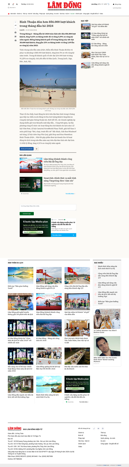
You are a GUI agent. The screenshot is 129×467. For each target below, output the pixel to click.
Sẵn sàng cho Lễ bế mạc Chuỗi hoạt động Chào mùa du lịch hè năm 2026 (20, 369)
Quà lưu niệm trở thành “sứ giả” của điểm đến (100, 25)
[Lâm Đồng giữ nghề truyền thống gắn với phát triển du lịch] (20, 301)
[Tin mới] (13, 4)
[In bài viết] (15, 40)
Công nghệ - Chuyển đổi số (91, 14)
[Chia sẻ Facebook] (15, 32)
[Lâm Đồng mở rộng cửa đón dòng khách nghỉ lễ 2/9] (85, 65)
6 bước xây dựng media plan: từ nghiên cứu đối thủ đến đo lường (63, 224)
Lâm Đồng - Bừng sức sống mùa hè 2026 (99, 45)
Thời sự (25, 14)
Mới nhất (13, 14)
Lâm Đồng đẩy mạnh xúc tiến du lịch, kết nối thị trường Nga (20, 396)
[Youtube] (98, 428)
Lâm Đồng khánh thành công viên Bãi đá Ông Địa (58, 160)
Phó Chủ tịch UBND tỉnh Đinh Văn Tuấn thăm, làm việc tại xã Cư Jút (100, 55)
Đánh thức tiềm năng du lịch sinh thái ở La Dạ (47, 396)
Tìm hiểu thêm (70, 194)
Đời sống (35, 14)
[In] (37, 148)
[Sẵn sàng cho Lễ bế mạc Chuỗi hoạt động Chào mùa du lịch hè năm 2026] (20, 356)
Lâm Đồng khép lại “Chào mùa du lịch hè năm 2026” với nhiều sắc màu (100, 36)
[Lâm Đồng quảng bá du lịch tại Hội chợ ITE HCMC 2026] (49, 356)
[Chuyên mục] (9, 4)
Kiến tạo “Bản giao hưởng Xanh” (18, 287)
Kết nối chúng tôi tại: (84, 428)
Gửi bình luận (27, 214)
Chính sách (78, 14)
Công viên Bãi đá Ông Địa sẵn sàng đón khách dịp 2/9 (76, 287)
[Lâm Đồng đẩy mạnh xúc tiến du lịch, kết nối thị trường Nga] (20, 384)
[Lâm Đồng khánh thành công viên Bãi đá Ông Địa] (31, 165)
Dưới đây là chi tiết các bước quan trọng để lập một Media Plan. (62, 229)
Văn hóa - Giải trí (65, 14)
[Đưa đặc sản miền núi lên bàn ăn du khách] (77, 356)
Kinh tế (30, 14)
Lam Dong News (117, 8)
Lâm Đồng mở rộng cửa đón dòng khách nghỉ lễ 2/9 (100, 65)
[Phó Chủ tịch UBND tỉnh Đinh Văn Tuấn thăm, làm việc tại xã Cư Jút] (85, 55)
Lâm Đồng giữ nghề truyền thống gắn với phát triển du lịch (20, 313)
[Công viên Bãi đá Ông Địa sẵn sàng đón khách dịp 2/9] (77, 275)
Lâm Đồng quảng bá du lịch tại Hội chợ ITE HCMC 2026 (48, 368)
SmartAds (26, 194)
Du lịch (72, 14)
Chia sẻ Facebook (27, 149)
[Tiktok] (94, 428)
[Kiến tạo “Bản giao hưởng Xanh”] (20, 275)
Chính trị (19, 14)
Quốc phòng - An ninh (52, 14)
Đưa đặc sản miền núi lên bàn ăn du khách (76, 368)
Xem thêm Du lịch (15, 263)
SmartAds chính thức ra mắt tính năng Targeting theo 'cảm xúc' (60, 179)
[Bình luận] (15, 36)
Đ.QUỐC (22, 30)
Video (101, 14)
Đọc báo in (12, 7)
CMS (106, 465)
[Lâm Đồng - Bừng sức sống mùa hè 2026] (85, 46)
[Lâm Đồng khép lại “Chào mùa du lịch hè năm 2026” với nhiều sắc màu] (85, 36)
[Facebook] (102, 428)
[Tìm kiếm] (17, 4)
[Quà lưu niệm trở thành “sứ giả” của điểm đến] (85, 27)
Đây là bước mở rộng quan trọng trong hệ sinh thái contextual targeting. (58, 184)
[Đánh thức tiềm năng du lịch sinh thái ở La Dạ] (49, 384)
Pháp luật (42, 14)
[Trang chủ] (9, 13)
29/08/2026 (27, 4)
